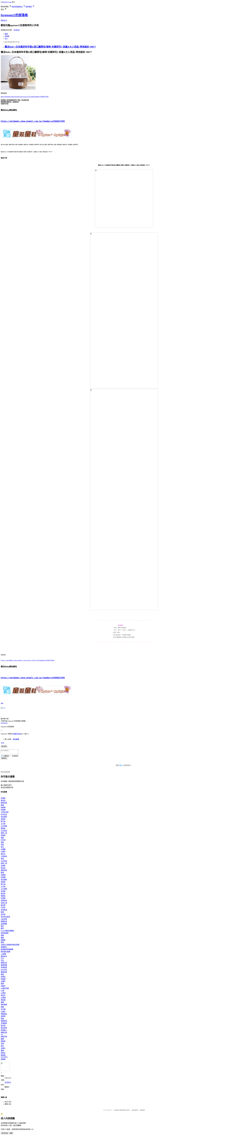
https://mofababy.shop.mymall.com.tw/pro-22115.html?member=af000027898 (24, 96)
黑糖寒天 (4, 947)
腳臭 (2, 805)
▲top (2, 742)
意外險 (3, 914)
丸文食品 (4, 830)
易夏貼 (3, 819)
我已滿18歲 (5, 1133)
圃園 (2, 1050)
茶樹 (2, 1043)
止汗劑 (3, 823)
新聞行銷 (4, 1036)
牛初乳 (3, 907)
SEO (2, 958)
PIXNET (109, 1110)
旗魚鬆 (3, 835)
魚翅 (2, 858)
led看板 (3, 997)
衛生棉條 (4, 1028)
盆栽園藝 (4, 924)
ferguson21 (4, 723)
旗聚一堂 (4, 833)
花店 (2, 960)
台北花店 (4, 969)
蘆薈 (2, 1039)
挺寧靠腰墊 (5, 933)
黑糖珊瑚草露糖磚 (7, 949)
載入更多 (4, 746)
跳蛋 (2, 1018)
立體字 (3, 981)
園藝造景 (4, 921)
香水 (2, 1046)
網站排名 (4, 956)
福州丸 (3, 854)
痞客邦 (15, 734)
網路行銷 (4, 1032)
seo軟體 (3, 954)
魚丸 (2, 847)
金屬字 (3, 986)
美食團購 (16, 739)
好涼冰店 (4, 814)
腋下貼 (3, 821)
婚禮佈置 (4, 965)
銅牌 (2, 983)
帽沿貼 (3, 800)
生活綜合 (17, 30)
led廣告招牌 (5, 988)
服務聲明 (142, 1110)
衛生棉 (3, 1025)
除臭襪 (3, 807)
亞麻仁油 (4, 903)
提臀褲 (3, 1059)
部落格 (7, 36)
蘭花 (2, 928)
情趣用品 (4, 1014)
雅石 (2, 926)
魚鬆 (2, 703)
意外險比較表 (5, 917)
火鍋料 (3, 851)
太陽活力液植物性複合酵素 (10, 944)
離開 (11, 1133)
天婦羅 (3, 849)
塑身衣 (3, 1053)
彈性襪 (3, 1000)
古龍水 (3, 1048)
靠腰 (2, 935)
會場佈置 (4, 967)
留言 (19, 734)
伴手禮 (3, 840)
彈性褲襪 (4, 1004)
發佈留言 (4, 758)
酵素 (2, 912)
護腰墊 (3, 940)
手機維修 (4, 1023)
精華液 (3, 1041)
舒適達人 (4, 1030)
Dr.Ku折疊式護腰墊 (7, 931)
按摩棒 (3, 1016)
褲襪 (2, 1002)
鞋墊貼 (3, 828)
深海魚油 (4, 910)
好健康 (3, 898)
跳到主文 (4, 20)
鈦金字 (3, 995)
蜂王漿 (3, 905)
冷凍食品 (4, 856)
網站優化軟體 (5, 951)
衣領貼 (3, 798)
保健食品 (4, 900)
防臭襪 (3, 810)
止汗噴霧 (4, 826)
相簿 (6, 34)
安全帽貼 (4, 817)
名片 (6, 38)
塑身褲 (3, 1055)
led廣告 (3, 993)
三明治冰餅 (5, 812)
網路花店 (4, 962)
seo (2, 1034)
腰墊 (2, 937)
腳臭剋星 (4, 803)
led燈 (2, 990)
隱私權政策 (135, 1110)
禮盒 (2, 837)
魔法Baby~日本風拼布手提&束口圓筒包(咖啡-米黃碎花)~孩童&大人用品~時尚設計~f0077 (50, 46)
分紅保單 (4, 919)
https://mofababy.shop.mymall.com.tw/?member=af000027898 (33, 121)
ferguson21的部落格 (14, 15)
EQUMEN (4, 1057)
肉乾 (2, 844)
